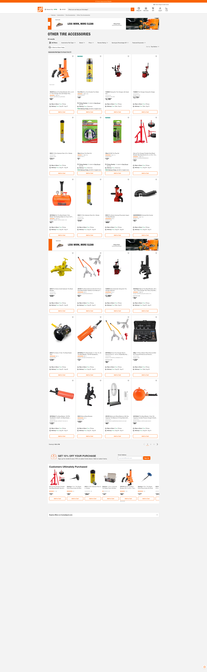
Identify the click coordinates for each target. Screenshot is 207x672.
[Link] (61, 84)
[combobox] (99, 9)
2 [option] (150, 444)
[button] (152, 46)
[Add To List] (72, 56)
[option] (157, 444)
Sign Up (146, 458)
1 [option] (147, 444)
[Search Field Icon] (132, 9)
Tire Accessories (70, 15)
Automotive (60, 15)
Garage (53, 15)
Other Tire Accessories (83, 15)
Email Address (122, 455)
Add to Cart (61, 112)
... (48, 15)
